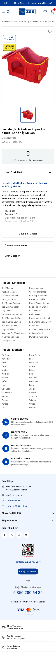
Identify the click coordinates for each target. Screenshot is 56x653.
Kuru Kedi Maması (10, 296)
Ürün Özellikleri (13, 172)
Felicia (32, 370)
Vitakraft (33, 396)
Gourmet (33, 378)
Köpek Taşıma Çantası (39, 303)
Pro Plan (5, 355)
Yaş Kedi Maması (9, 292)
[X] (12, 535)
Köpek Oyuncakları (37, 299)
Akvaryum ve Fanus (10, 337)
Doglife (32, 408)
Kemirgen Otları (8, 341)
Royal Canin (34, 355)
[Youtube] (26, 535)
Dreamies (33, 381)
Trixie (4, 366)
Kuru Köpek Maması (38, 296)
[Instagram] (19, 535)
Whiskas (5, 374)
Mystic (4, 370)
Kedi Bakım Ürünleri (10, 307)
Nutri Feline (7, 393)
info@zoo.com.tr (28, 571)
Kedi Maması (7, 288)
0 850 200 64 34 (28, 592)
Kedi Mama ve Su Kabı (11, 318)
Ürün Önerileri (12, 255)
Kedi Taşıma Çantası (11, 303)
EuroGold (6, 389)
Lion (3, 385)
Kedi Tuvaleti (34, 314)
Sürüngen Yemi (36, 333)
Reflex (4, 381)
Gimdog (33, 404)
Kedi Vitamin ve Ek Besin (40, 322)
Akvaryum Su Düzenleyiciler (14, 333)
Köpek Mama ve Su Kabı (40, 318)
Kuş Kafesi (34, 326)
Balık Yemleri (35, 311)
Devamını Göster (28, 233)
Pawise (5, 404)
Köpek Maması (36, 288)
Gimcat (5, 378)
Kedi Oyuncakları (9, 299)
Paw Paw (5, 359)
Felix (31, 374)
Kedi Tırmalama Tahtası (12, 314)
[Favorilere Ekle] (49, 31)
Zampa (5, 400)
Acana (32, 366)
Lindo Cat (33, 363)
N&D (4, 363)
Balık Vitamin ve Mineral (39, 329)
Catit (4, 408)
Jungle (32, 389)
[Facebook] (4, 535)
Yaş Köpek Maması (38, 292)
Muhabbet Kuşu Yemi (38, 337)
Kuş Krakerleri (8, 329)
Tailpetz (32, 400)
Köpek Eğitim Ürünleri (11, 322)
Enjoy (31, 385)
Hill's (31, 359)
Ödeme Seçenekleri (16, 245)
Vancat (5, 396)
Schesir (32, 393)
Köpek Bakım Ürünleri (39, 307)
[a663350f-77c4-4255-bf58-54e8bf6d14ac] (28, 550)
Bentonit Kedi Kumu (10, 326)
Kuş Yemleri (7, 311)
